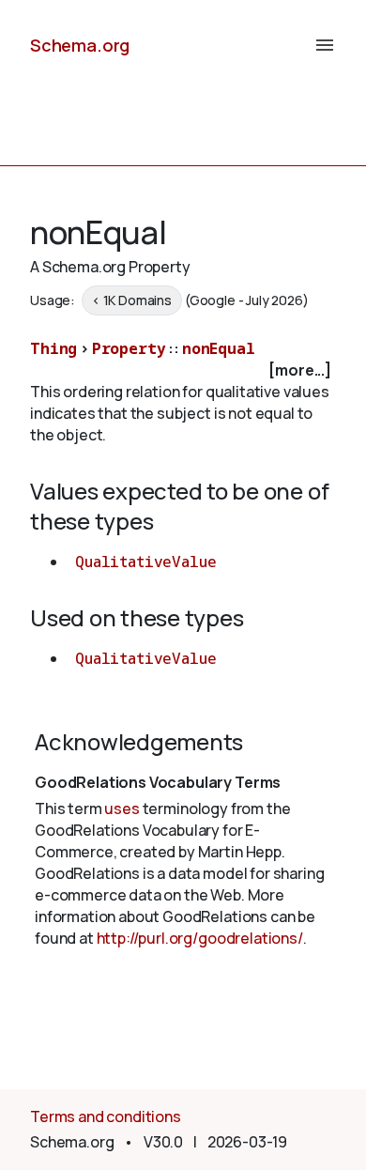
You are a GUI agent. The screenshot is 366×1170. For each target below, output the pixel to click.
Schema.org (80, 45)
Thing (53, 348)
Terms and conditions (105, 1116)
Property (129, 348)
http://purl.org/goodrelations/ (200, 938)
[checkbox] (183, 370)
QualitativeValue (145, 561)
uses (121, 808)
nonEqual (218, 348)
